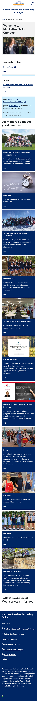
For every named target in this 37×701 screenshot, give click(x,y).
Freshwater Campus (12, 644)
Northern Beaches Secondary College (19, 629)
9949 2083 (15, 106)
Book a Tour (10, 67)
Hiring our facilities (12, 571)
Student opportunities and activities (15, 234)
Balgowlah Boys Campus (14, 634)
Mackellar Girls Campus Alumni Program (17, 406)
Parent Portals (10, 359)
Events (6, 450)
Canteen (7, 495)
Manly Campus (10, 655)
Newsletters (8, 279)
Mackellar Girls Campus (13, 650)
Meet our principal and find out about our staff (17, 153)
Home (4, 19)
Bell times (7, 195)
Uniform (7, 533)
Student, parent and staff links (17, 321)
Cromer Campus (10, 639)
